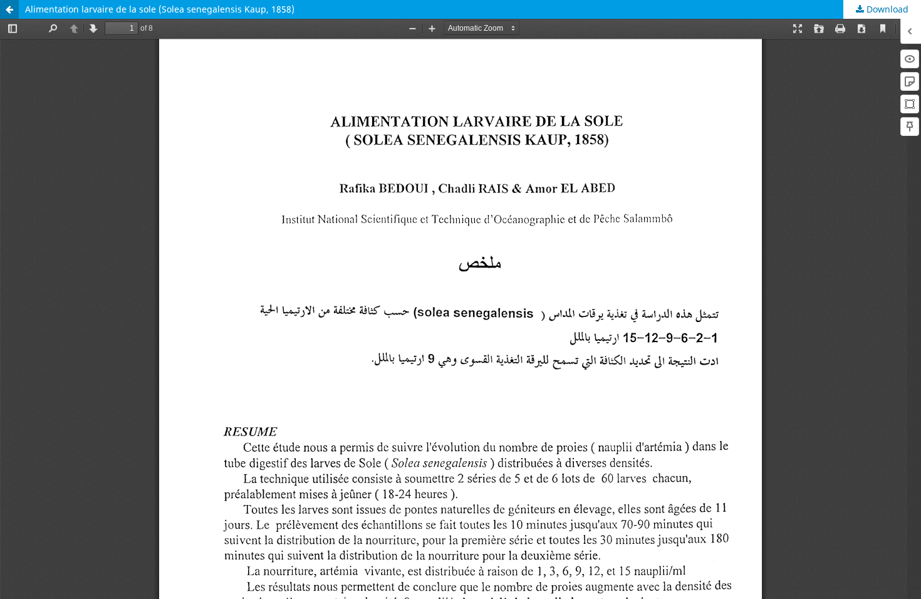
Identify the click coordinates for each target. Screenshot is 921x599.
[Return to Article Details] (9, 9)
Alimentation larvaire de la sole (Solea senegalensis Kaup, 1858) (159, 9)
